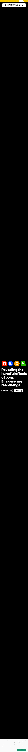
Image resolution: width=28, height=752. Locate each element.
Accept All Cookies (21, 750)
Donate (17, 390)
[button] (22, 5)
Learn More (6, 390)
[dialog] (14, 745)
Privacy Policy (8, 746)
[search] (19, 5)
